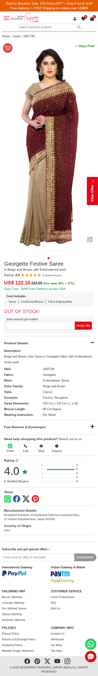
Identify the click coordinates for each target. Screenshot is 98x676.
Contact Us (57, 633)
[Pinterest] (35, 499)
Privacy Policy (10, 633)
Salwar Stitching (12, 614)
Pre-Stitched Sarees (14, 608)
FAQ (53, 602)
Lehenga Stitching (13, 602)
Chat (10, 451)
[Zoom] (49, 147)
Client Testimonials (62, 597)
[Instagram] (67, 661)
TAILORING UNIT (14, 591)
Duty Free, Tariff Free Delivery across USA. (35, 289)
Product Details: (16, 343)
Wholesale (57, 639)
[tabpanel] (49, 147)
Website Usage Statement (18, 650)
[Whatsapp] (7, 498)
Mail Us (55, 608)
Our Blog (56, 645)
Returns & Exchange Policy (19, 639)
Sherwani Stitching (13, 620)
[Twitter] (26, 499)
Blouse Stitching (12, 597)
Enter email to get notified (22, 319)
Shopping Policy (12, 645)
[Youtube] (57, 661)
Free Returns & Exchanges (25, 427)
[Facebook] (16, 499)
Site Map (56, 650)
